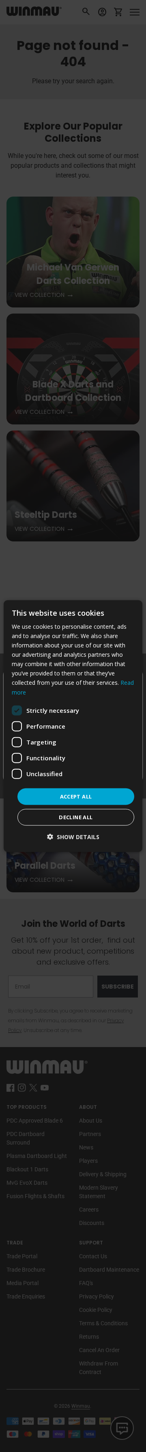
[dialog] (73, 726)
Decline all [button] (75, 817)
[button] (73, 837)
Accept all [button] (76, 796)
